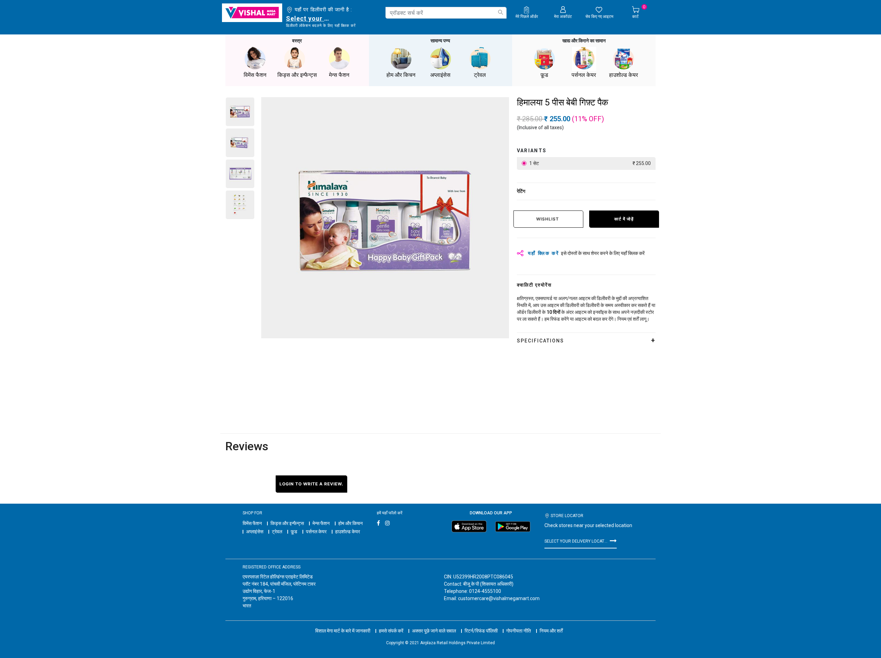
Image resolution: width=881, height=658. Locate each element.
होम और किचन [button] (400, 75)
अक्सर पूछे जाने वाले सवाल (434, 631)
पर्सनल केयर (316, 531)
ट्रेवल (277, 531)
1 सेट (589, 163)
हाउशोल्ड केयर (347, 531)
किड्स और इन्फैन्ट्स (287, 523)
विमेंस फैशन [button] (255, 75)
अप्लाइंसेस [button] (440, 75)
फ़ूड (294, 531)
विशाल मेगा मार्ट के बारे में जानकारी (342, 631)
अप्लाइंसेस (254, 531)
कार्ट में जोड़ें (624, 219)
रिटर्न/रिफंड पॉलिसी (481, 631)
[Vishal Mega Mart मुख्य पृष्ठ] (252, 12)
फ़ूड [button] (544, 75)
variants (532, 150)
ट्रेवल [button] (480, 75)
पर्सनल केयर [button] (584, 75)
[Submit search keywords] (500, 12)
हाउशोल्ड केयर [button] (623, 75)
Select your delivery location (309, 18)
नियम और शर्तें (551, 631)
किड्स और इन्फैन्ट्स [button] (297, 75)
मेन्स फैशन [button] (339, 75)
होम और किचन (350, 523)
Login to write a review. (311, 483)
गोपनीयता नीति (518, 631)
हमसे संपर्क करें (391, 631)
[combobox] (446, 13)
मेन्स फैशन (321, 523)
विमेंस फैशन (252, 523)
